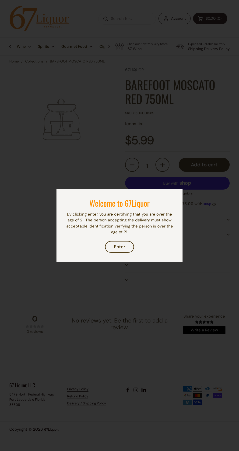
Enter (119, 247)
